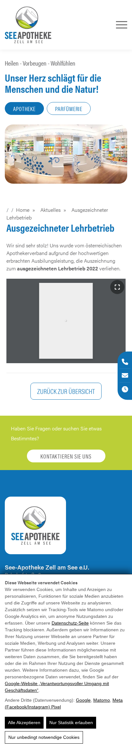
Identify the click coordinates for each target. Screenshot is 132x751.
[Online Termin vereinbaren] (125, 389)
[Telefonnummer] (125, 361)
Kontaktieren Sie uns (66, 456)
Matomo (101, 700)
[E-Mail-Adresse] (125, 375)
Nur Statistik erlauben (71, 722)
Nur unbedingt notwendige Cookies (43, 737)
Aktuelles (50, 209)
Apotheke (24, 109)
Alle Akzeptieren (24, 722)
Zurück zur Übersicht (66, 391)
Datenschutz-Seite (70, 623)
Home (22, 209)
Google (83, 700)
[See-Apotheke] (28, 24)
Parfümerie (68, 109)
